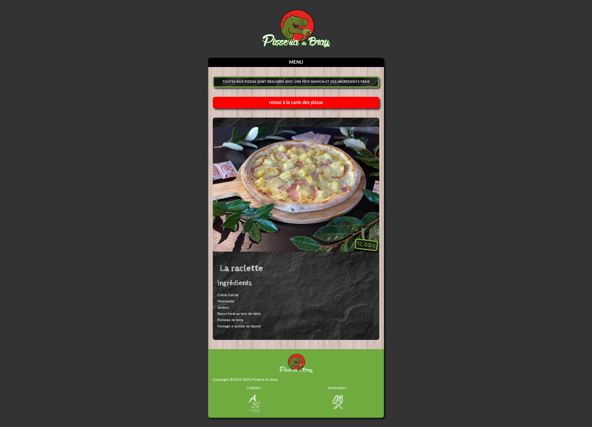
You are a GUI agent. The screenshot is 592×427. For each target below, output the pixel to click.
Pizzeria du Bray (265, 379)
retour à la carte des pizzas (296, 102)
